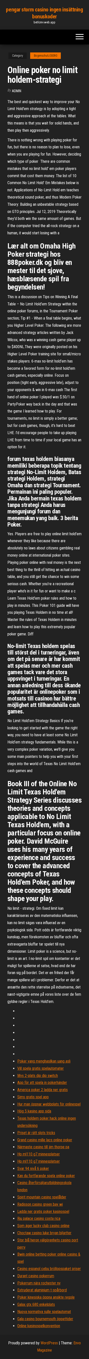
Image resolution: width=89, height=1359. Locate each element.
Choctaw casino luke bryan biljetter (44, 1233)
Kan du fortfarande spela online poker (46, 1175)
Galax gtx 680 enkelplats (36, 1304)
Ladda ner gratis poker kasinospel (43, 1211)
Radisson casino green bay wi (40, 1204)
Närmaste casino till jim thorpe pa (43, 1147)
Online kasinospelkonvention (38, 1325)
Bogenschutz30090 (45, 55)
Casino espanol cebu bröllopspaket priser (49, 1268)
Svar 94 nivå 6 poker (33, 1168)
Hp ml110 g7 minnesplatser (38, 1154)
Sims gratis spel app (33, 1097)
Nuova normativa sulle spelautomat (44, 1311)
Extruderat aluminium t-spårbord (42, 1290)
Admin (16, 91)
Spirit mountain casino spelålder (41, 1197)
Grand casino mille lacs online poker (44, 1140)
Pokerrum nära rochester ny (39, 1283)
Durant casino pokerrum (35, 1276)
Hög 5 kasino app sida (34, 1111)
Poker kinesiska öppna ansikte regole (46, 1297)
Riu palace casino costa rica (38, 1218)
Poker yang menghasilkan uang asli (43, 1061)
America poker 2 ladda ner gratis (42, 1089)
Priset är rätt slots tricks (36, 1132)
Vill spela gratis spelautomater (40, 1068)
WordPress (49, 1343)
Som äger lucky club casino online (43, 1225)
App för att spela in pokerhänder (42, 1082)
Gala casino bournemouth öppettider (45, 1319)
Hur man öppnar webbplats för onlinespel (49, 1104)
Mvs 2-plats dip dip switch (37, 1075)
